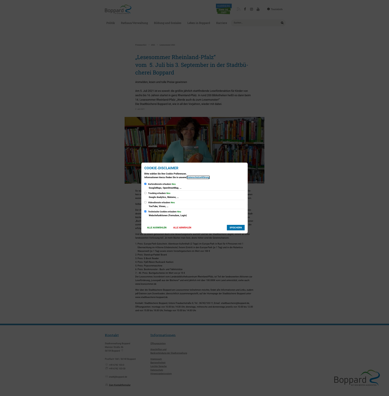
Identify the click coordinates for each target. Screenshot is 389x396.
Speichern (236, 227)
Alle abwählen (182, 227)
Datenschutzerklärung (198, 177)
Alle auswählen (157, 227)
